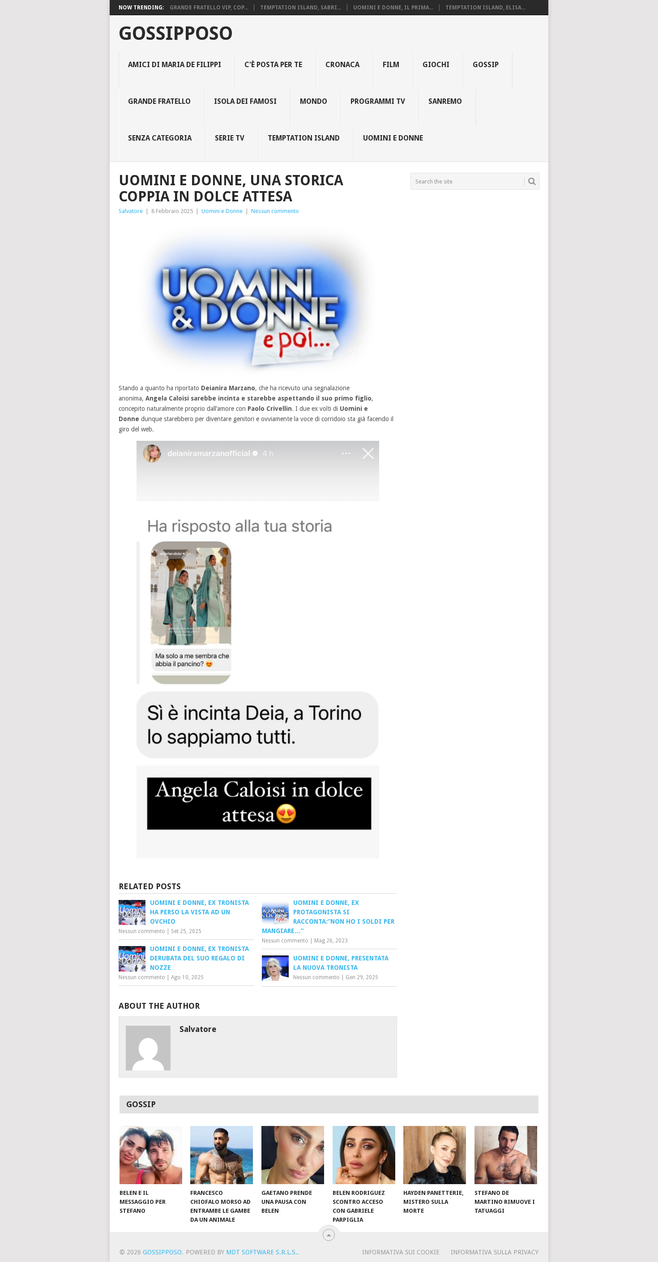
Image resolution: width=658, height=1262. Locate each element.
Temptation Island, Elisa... (485, 7)
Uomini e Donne (393, 138)
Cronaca (342, 64)
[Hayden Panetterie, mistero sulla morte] (434, 1155)
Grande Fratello (159, 101)
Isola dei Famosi (245, 101)
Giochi (436, 64)
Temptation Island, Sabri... (300, 7)
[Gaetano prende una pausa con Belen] (292, 1155)
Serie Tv (229, 138)
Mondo (313, 101)
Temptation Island (304, 138)
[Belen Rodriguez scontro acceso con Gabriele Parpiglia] (364, 1155)
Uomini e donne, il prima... (393, 7)
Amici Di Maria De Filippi (174, 64)
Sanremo (445, 101)
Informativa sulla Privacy (494, 1252)
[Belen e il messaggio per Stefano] (151, 1155)
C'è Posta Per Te (273, 64)
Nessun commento (275, 211)
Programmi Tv (377, 101)
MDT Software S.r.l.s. (261, 1252)
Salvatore (131, 211)
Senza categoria (160, 138)
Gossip (486, 64)
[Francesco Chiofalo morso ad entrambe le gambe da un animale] (221, 1155)
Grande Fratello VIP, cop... (209, 7)
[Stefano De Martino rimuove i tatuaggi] (505, 1155)
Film (391, 64)
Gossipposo (176, 33)
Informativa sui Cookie (401, 1252)
